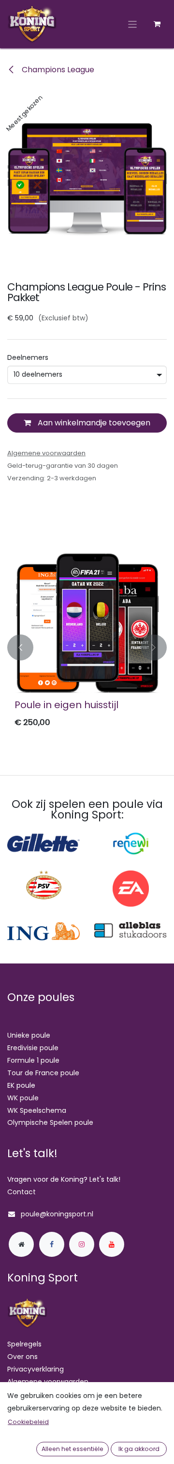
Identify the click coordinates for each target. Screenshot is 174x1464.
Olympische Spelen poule (50, 1122)
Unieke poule (28, 1035)
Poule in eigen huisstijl (66, 705)
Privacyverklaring (35, 1369)
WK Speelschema (36, 1110)
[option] (87, 647)
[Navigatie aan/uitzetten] (132, 23)
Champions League (57, 69)
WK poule (23, 1098)
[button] (20, 647)
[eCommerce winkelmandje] (157, 24)
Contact (21, 1192)
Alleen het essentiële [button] (72, 1449)
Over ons (22, 1356)
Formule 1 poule (33, 1060)
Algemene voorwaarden (47, 1381)
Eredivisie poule (32, 1048)
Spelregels (24, 1344)
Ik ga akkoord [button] (139, 1449)
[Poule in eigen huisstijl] (87, 623)
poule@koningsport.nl (57, 1214)
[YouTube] (111, 1244)
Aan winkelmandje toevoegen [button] (93, 422)
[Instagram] (81, 1244)
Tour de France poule (43, 1073)
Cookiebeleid (28, 1422)
